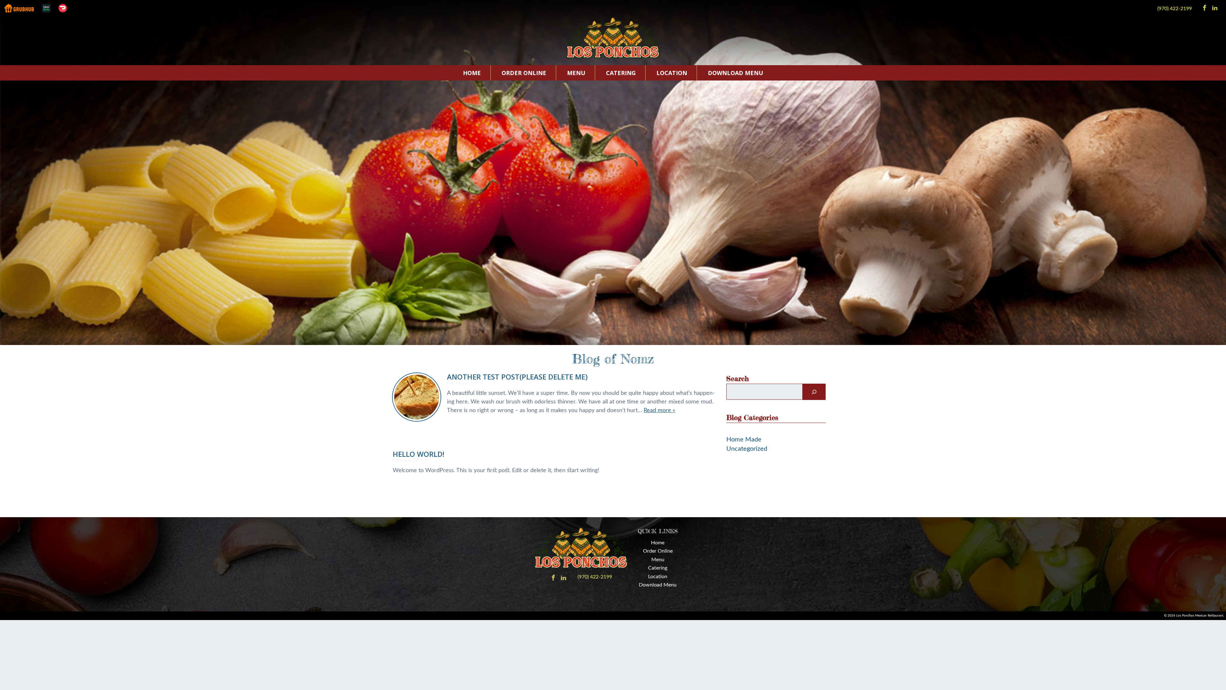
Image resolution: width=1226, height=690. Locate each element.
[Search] (814, 392)
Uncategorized (746, 449)
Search (737, 378)
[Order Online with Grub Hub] (19, 8)
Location (671, 73)
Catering (621, 73)
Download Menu (735, 73)
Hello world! (418, 454)
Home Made (743, 439)
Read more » (659, 410)
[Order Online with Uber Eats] (46, 8)
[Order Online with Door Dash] (63, 8)
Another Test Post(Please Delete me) (517, 376)
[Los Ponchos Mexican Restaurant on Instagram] (1215, 7)
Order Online (524, 73)
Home (472, 73)
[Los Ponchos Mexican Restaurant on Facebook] (1204, 7)
